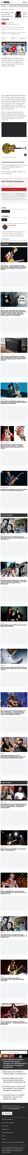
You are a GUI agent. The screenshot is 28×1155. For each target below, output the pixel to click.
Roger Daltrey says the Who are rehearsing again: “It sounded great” (15, 1072)
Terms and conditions (7, 1119)
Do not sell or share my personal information (13, 1142)
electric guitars (6, 101)
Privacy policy (5, 1126)
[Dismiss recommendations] (26, 9)
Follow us (16, 38)
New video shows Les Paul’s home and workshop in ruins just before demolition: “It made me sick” (14, 1088)
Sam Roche (10, 23)
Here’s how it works (16, 33)
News (3, 23)
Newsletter (23, 38)
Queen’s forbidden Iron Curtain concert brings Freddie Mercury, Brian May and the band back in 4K (14, 1080)
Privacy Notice (21, 195)
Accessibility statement (7, 1132)
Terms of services (19, 193)
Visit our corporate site (13, 1108)
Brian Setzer (5, 211)
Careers (4, 1135)
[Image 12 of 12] (23, 148)
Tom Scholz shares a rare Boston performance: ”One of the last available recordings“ (13, 1097)
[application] (14, 129)
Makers (4, 220)
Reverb (19, 118)
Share (5, 38)
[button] (2, 2)
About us (4, 1139)
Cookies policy (5, 1129)
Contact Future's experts (8, 1122)
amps (14, 105)
